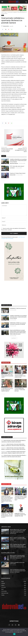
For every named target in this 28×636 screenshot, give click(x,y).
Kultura (3, 177)
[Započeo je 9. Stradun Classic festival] (5, 175)
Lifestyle (3, 170)
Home (2, 12)
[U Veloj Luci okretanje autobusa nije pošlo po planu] (5, 564)
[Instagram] (12, 625)
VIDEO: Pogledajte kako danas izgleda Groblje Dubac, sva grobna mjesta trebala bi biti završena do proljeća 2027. (18, 545)
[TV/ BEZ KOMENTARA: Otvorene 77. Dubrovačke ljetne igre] (21, 383)
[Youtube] (19, 625)
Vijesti (5, 12)
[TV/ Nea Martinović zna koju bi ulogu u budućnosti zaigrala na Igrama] (7, 383)
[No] (26, 632)
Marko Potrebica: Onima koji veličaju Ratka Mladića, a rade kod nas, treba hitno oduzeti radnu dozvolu (17, 557)
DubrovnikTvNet (4, 373)
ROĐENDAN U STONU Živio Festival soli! (18, 308)
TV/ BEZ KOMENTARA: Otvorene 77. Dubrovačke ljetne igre (20, 389)
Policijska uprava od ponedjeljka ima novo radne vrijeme (21, 150)
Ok (14, 634)
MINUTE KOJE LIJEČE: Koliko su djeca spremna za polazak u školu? (7, 376)
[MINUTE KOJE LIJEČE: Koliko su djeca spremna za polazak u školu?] (7, 369)
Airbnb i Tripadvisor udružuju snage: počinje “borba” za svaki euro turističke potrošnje (18, 538)
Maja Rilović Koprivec (14, 163)
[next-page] (4, 180)
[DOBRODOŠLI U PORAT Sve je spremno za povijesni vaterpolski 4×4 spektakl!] (5, 325)
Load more (14, 338)
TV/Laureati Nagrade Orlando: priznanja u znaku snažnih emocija (20, 376)
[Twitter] (5, 29)
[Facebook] (2, 29)
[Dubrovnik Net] (2, 26)
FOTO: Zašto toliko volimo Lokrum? (17, 166)
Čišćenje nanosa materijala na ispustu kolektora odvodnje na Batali (7, 150)
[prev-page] (2, 180)
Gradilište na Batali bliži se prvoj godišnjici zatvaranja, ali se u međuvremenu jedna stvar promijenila (18, 160)
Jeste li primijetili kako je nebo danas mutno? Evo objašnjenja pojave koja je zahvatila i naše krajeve (17, 571)
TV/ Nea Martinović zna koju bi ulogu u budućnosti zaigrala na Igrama (7, 389)
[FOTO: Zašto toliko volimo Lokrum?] (5, 168)
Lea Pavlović (12, 167)
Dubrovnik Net (6, 26)
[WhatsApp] (11, 29)
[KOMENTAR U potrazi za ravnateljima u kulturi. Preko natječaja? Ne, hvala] (21, 508)
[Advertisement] (14, 290)
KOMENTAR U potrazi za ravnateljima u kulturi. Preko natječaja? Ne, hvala (20, 514)
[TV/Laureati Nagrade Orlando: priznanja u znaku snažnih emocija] (21, 369)
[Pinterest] (8, 29)
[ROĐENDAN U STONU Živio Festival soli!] (5, 310)
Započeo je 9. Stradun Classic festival (17, 173)
